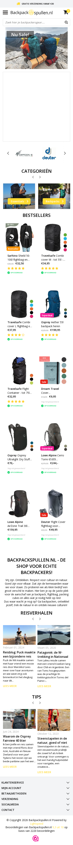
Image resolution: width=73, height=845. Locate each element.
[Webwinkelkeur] (36, 838)
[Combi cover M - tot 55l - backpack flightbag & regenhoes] (53, 237)
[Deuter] (49, 153)
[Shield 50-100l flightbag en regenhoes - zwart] (20, 237)
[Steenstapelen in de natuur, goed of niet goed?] (53, 720)
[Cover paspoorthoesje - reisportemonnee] (53, 370)
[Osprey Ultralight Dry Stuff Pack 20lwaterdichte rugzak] (20, 437)
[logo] (40, 12)
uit (58, 827)
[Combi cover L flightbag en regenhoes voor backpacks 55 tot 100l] (20, 304)
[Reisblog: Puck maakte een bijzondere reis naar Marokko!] (19, 635)
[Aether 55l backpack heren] (53, 304)
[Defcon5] (24, 153)
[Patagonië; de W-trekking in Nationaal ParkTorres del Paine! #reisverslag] (53, 635)
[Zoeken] (66, 22)
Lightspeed (36, 823)
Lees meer (10, 686)
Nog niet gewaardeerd (50, 402)
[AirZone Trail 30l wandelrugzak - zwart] (20, 504)
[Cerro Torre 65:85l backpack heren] (53, 437)
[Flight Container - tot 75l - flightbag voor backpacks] (20, 370)
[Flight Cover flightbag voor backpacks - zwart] (53, 504)
